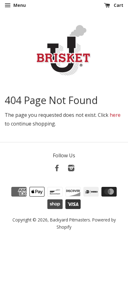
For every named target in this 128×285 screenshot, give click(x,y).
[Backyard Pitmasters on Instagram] (71, 169)
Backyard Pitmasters (70, 220)
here (115, 115)
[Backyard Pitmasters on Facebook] (56, 169)
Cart (117, 5)
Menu (19, 5)
